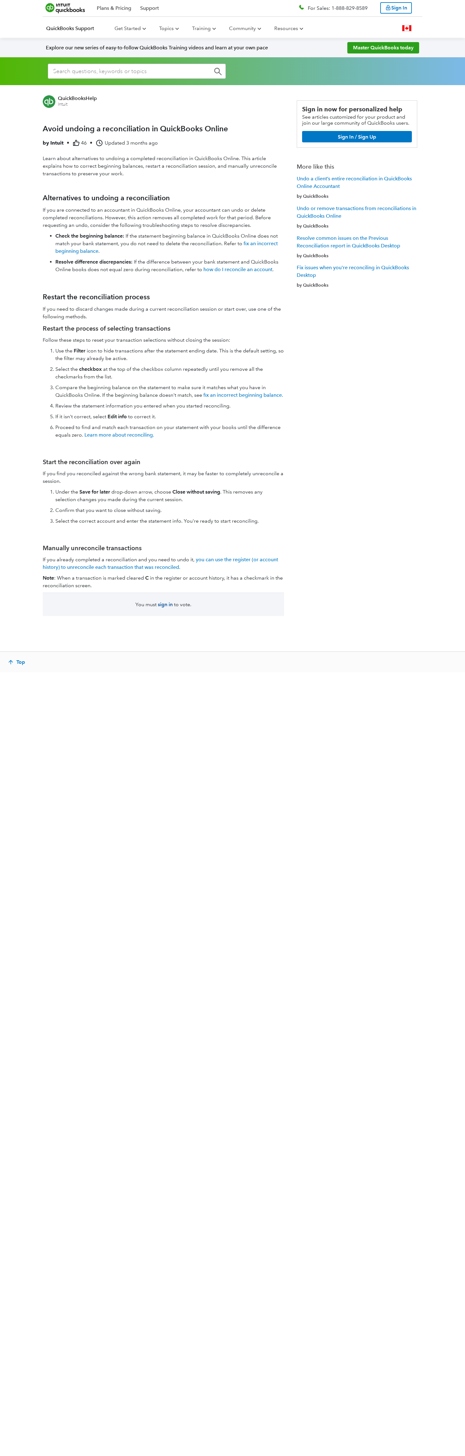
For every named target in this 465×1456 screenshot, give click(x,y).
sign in (165, 604)
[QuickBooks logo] (65, 8)
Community (242, 28)
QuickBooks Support (70, 28)
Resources (286, 28)
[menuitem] (74, 28)
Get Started (128, 28)
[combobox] (137, 71)
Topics (166, 28)
